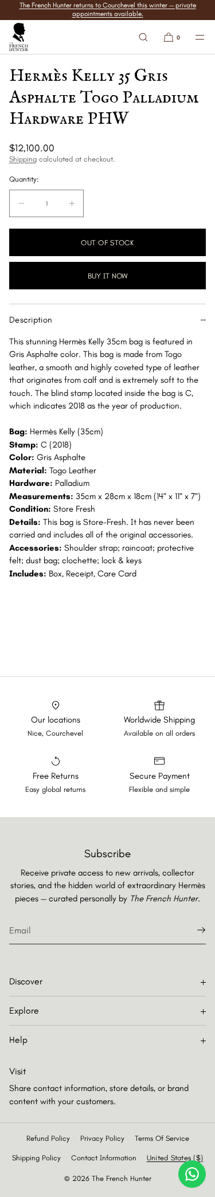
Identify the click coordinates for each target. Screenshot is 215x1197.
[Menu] (193, 37)
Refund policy (48, 1138)
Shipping (23, 159)
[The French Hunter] (18, 37)
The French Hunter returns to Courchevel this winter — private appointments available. (107, 9)
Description (30, 320)
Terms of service (162, 1138)
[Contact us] (192, 1174)
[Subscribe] (191, 930)
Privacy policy (102, 1138)
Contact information (103, 1157)
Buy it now (108, 276)
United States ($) (175, 1157)
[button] (143, 37)
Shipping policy (36, 1157)
